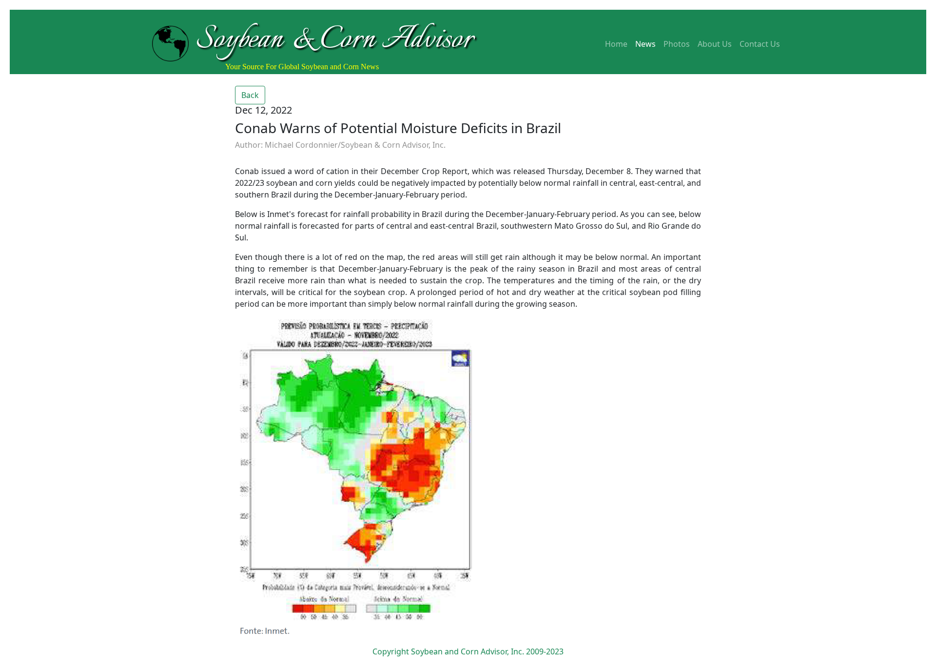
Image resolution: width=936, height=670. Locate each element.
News (645, 44)
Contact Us (760, 44)
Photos (676, 44)
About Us (715, 44)
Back (250, 95)
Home (616, 44)
